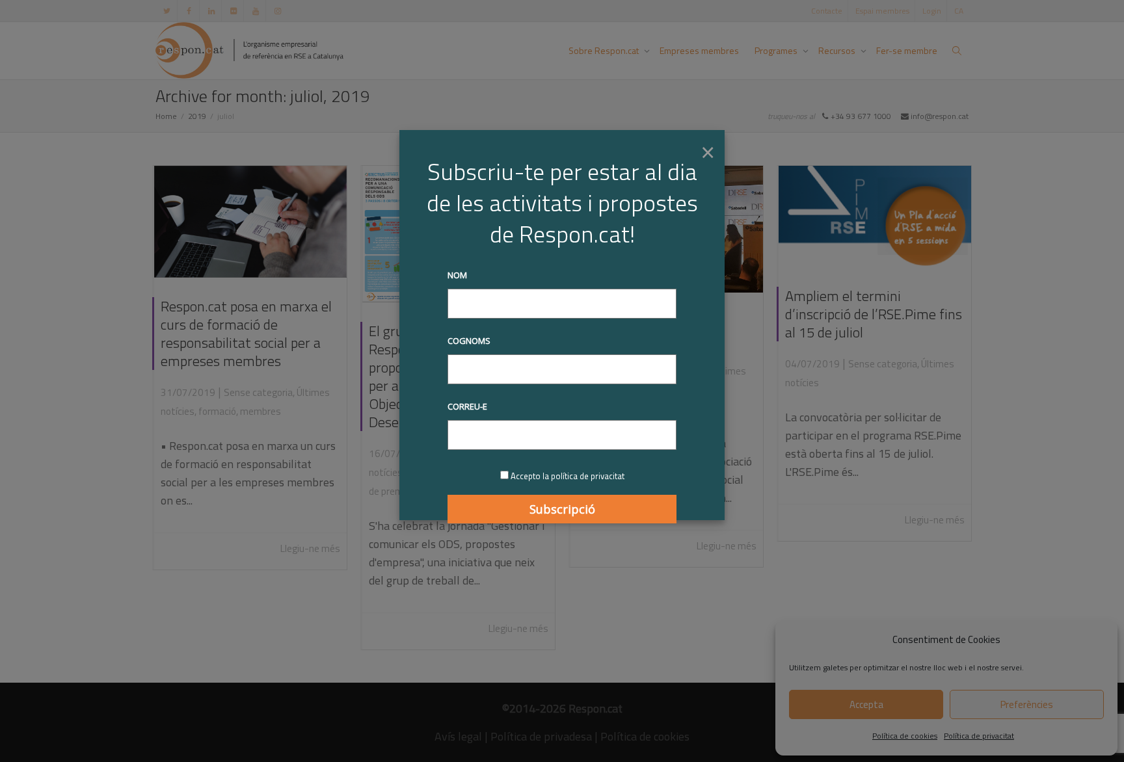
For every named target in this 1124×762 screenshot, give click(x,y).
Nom (457, 275)
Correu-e (467, 406)
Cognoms (469, 341)
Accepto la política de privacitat (567, 475)
